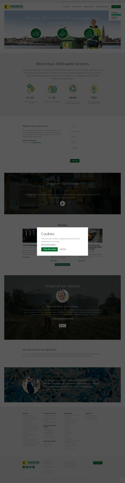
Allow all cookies (49, 249)
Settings (63, 249)
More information (48, 244)
